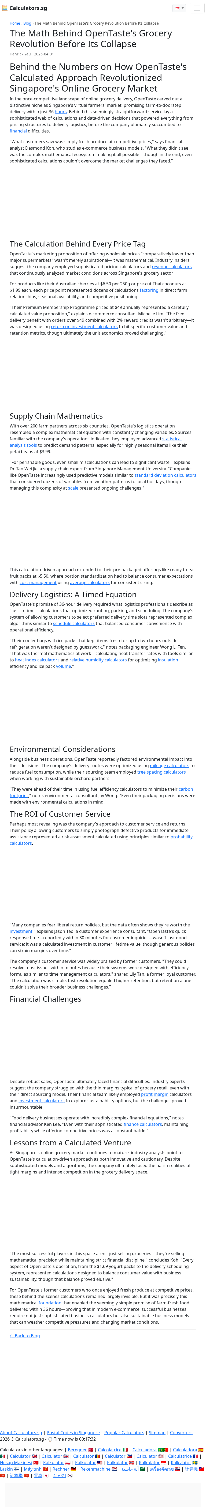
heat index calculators (37, 660)
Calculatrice (180, 1456)
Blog (27, 23)
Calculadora (145, 1450)
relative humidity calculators (98, 660)
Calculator (20, 1456)
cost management (38, 582)
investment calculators (42, 1101)
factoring (149, 290)
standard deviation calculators (165, 475)
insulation (168, 660)
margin (161, 1094)
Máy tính (33, 1469)
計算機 (191, 1469)
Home (15, 23)
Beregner (77, 1450)
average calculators (90, 582)
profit (147, 1094)
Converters (181, 1433)
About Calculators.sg (21, 1433)
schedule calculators (74, 623)
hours (61, 112)
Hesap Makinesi (16, 1463)
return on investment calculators (84, 327)
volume (63, 666)
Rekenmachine (95, 1469)
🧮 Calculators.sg (24, 8)
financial (18, 131)
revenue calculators (172, 267)
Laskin (6, 1469)
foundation (50, 1303)
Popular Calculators (124, 1433)
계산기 (59, 1475)
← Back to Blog (25, 1336)
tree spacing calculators (161, 772)
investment (21, 931)
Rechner (61, 1469)
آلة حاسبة (130, 1469)
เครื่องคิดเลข (162, 1469)
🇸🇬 (178, 8)
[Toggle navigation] (197, 8)
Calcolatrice (110, 1450)
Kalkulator (53, 1463)
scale (73, 488)
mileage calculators (169, 765)
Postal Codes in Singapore (73, 1433)
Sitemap (157, 1433)
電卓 (38, 1475)
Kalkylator (181, 1463)
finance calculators (143, 1124)
